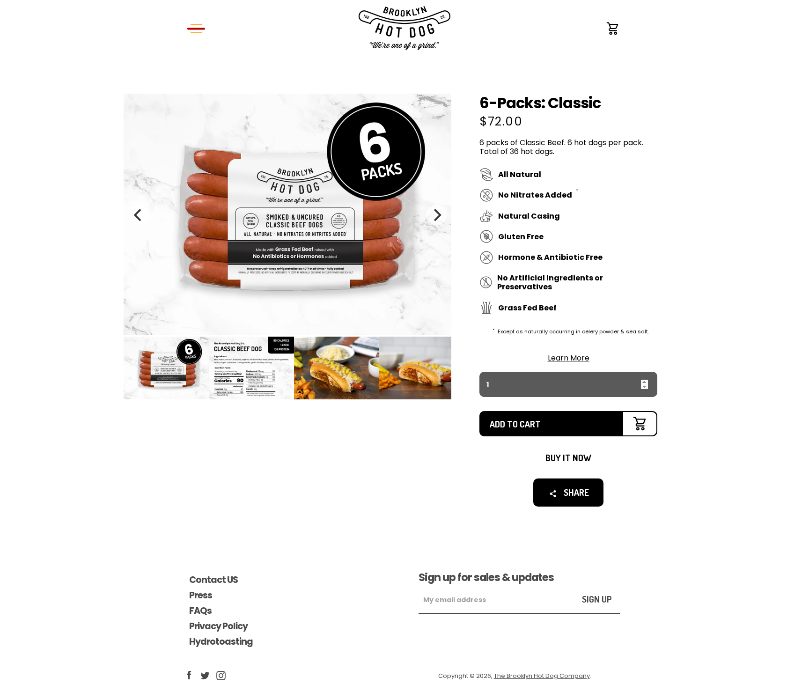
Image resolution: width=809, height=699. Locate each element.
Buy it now (568, 458)
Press (200, 595)
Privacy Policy (218, 626)
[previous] (138, 215)
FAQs (200, 610)
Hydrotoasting (221, 641)
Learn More (568, 357)
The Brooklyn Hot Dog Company (542, 676)
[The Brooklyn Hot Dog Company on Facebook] (189, 675)
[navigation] (196, 28)
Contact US (213, 580)
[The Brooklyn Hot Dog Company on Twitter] (205, 675)
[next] (436, 215)
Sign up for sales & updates (486, 577)
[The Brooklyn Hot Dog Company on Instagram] (221, 675)
